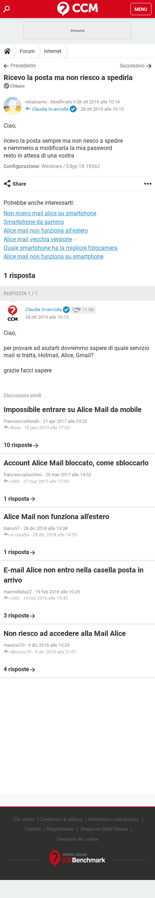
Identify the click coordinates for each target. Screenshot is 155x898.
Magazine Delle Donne (104, 829)
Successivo (132, 65)
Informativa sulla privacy (113, 819)
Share (19, 184)
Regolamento (60, 829)
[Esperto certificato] (73, 109)
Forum (27, 51)
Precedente (23, 65)
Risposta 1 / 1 (21, 293)
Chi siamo (23, 819)
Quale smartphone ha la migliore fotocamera (61, 247)
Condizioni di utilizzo (61, 819)
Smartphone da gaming (34, 221)
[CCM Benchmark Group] (78, 859)
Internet (53, 51)
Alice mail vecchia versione (38, 239)
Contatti (33, 829)
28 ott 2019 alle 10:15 (102, 109)
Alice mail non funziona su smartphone (53, 256)
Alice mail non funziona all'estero (46, 230)
